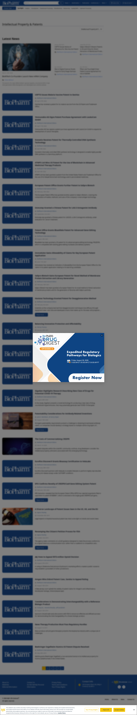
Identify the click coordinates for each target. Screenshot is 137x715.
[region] (68, 710)
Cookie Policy (62, 713)
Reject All (106, 710)
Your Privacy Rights (92, 710)
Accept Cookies (119, 710)
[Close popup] (102, 335)
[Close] (134, 710)
